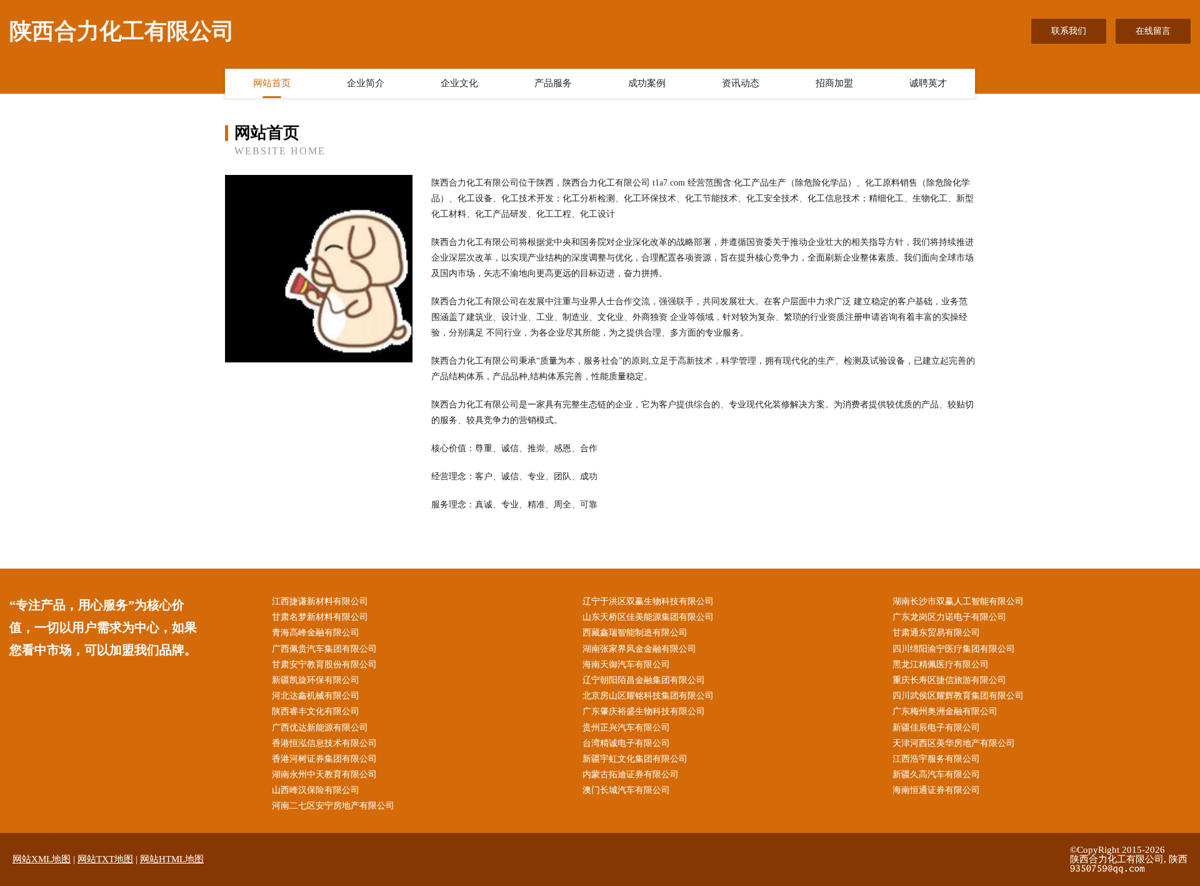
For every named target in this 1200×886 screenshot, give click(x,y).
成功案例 (647, 83)
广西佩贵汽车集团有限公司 (324, 649)
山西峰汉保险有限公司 (315, 790)
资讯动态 (740, 83)
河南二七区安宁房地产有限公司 (333, 805)
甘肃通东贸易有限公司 (936, 632)
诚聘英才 (928, 83)
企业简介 (365, 83)
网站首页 (272, 83)
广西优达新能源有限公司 (320, 727)
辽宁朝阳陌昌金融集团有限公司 (643, 680)
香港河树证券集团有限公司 (324, 759)
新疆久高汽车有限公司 (936, 774)
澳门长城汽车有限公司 (626, 790)
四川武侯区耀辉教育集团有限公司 (958, 695)
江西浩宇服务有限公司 (936, 759)
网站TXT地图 (105, 859)
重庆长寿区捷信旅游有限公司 (949, 680)
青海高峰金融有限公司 (315, 632)
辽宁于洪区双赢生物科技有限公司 (648, 601)
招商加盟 (834, 83)
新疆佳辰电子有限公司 (936, 727)
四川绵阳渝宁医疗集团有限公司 (953, 649)
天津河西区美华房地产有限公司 (953, 743)
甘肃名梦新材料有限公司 (320, 617)
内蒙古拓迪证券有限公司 (630, 774)
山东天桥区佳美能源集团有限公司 (648, 617)
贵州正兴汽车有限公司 (626, 727)
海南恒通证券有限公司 (936, 790)
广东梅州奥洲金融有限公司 (945, 711)
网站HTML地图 (172, 859)
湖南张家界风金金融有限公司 (639, 649)
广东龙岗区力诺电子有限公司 (949, 617)
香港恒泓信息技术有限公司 (324, 743)
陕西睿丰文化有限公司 (315, 711)
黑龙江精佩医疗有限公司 (940, 664)
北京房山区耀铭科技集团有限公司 (648, 695)
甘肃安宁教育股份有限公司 (324, 664)
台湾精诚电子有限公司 (626, 743)
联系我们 (1068, 31)
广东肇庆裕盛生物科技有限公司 (643, 711)
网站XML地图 (41, 859)
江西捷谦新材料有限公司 (320, 601)
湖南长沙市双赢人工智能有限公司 (958, 601)
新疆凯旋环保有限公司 (315, 680)
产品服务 (553, 83)
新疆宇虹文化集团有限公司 (635, 759)
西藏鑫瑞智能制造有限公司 (635, 632)
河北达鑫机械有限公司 (315, 695)
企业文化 (459, 83)
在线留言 (1153, 31)
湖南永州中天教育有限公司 (324, 774)
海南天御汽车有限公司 (626, 664)
